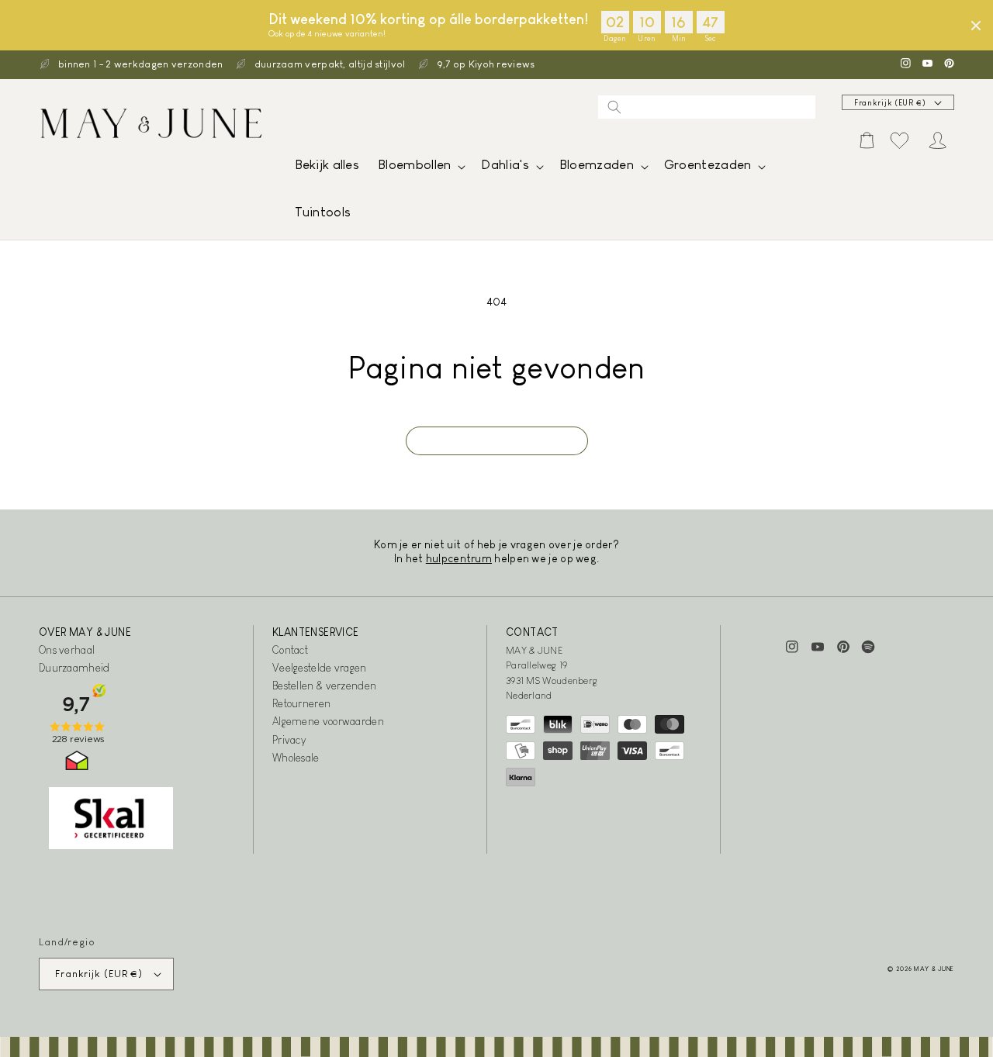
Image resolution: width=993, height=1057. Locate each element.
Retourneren (301, 703)
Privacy (289, 740)
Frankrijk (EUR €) (890, 102)
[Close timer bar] (976, 25)
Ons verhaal (67, 650)
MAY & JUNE (934, 968)
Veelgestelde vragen (319, 667)
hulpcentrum (459, 558)
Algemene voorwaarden (328, 721)
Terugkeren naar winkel (497, 440)
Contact (290, 650)
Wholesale (296, 757)
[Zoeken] (614, 107)
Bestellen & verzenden (324, 685)
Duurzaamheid (74, 667)
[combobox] (706, 107)
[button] (420, 168)
